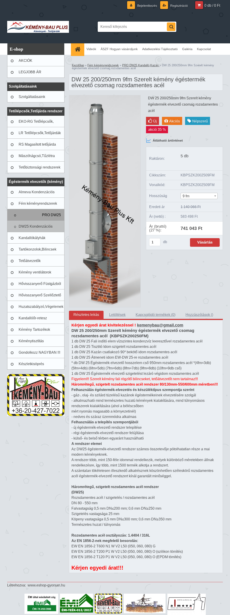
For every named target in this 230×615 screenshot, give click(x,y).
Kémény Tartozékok (34, 329)
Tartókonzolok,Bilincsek (37, 249)
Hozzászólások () (199, 315)
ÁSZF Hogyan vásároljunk (119, 49)
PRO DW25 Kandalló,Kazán (48, 217)
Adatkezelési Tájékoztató (160, 49)
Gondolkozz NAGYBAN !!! (39, 352)
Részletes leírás (86, 315)
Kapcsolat (204, 49)
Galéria (187, 49)
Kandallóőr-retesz (33, 318)
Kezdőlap (78, 65)
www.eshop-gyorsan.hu (46, 585)
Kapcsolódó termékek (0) (155, 315)
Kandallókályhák (32, 238)
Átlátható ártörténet (168, 140)
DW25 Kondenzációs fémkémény (36, 228)
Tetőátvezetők (30, 261)
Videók (91, 49)
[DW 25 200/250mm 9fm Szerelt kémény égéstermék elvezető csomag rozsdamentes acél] (104, 97)
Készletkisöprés (31, 364)
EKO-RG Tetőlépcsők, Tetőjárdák (36, 123)
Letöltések (117, 315)
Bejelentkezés (147, 5)
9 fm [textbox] (186, 196)
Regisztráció (178, 5)
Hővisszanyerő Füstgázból (40, 284)
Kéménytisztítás (31, 341)
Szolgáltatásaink (32, 97)
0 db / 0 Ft (212, 5)
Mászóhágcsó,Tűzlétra (37, 156)
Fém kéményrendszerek (38, 203)
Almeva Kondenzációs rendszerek (37, 194)
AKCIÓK (25, 60)
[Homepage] (79, 49)
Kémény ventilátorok (35, 272)
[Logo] (38, 27)
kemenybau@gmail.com (160, 325)
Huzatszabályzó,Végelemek (41, 307)
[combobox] (199, 196)
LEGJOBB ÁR (30, 72)
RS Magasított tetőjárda (37, 144)
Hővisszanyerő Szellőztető (40, 295)
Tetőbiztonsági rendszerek (39, 167)
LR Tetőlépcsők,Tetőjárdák (40, 133)
